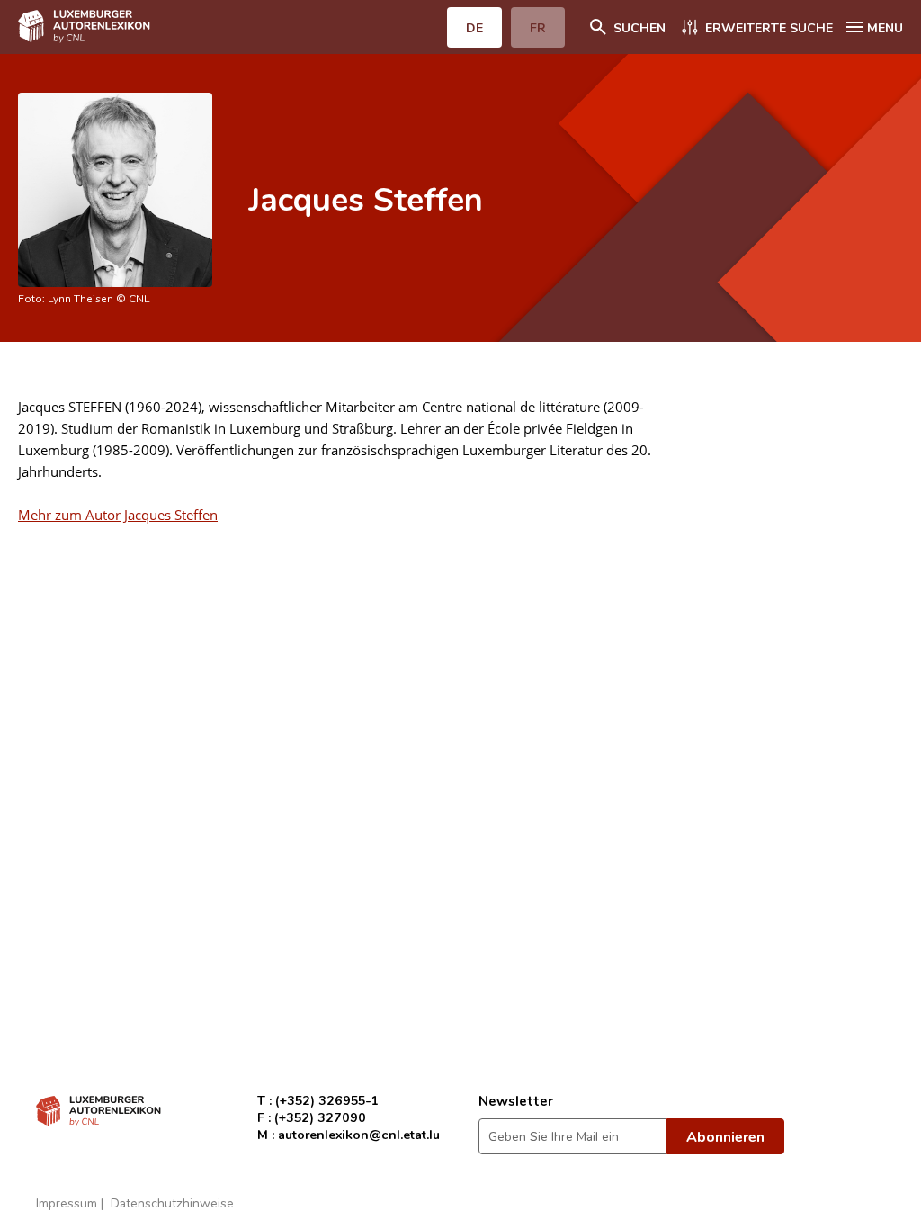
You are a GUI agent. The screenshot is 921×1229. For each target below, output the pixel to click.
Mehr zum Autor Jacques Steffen (118, 515)
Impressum (66, 1202)
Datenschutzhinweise (172, 1202)
